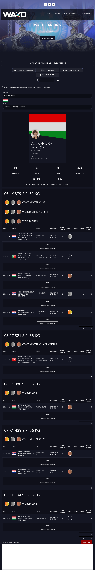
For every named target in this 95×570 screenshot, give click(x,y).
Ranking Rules (48, 75)
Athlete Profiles (24, 70)
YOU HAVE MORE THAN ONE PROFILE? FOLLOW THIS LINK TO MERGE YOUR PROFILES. (27, 87)
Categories (48, 70)
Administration (69, 13)
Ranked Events (72, 70)
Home (48, 13)
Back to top (86, 542)
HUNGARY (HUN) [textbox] (9, 95)
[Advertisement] (47, 557)
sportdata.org (84, 13)
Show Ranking (47, 38)
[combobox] (47, 96)
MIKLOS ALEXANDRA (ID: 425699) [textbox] (14, 107)
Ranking (57, 13)
